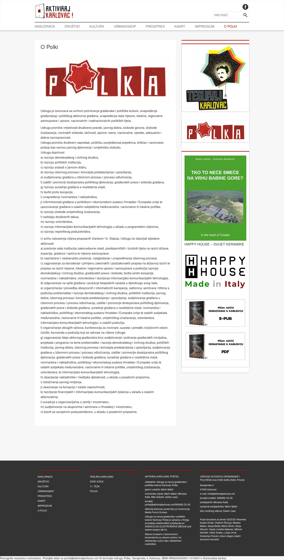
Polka (94, 491)
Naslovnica (45, 26)
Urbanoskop (125, 26)
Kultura (96, 26)
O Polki (230, 26)
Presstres (155, 26)
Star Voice (97, 481)
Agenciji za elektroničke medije (166, 526)
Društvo (72, 26)
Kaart (179, 26)
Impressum (204, 26)
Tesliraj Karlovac (102, 476)
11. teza (94, 486)
